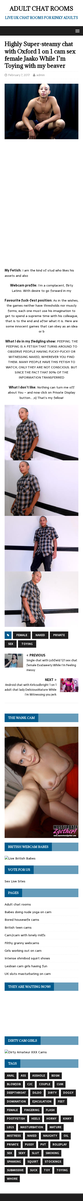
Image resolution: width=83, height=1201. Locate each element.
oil (66, 1135)
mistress (14, 1135)
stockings (53, 1161)
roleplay (60, 1144)
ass (23, 1075)
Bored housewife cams (22, 919)
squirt (32, 1161)
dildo (37, 1092)
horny (51, 1118)
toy (47, 1170)
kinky (67, 1118)
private (59, 635)
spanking (14, 1161)
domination (16, 1101)
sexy (21, 1153)
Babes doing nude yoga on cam (28, 912)
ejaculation (41, 1101)
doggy (68, 1092)
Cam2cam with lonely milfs (25, 935)
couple (44, 1084)
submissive (15, 1170)
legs (10, 1127)
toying (27, 644)
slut (35, 1153)
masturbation (31, 1127)
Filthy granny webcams (22, 942)
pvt (43, 1144)
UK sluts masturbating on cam (28, 973)
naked (40, 635)
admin (40, 75)
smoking (52, 1153)
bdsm (55, 1075)
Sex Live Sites (15, 881)
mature (55, 1127)
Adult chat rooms (18, 904)
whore (12, 1178)
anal (10, 1075)
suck (33, 1170)
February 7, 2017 (19, 75)
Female (21, 635)
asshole (38, 1075)
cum (60, 1084)
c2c (30, 1084)
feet (61, 1101)
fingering (31, 1110)
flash (50, 1110)
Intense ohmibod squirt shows (27, 958)
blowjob (14, 1084)
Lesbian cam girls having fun (26, 966)
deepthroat (16, 1092)
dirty (52, 1092)
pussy (29, 1144)
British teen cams (18, 927)
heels (35, 1118)
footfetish (16, 1118)
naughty (50, 1135)
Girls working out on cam (23, 950)
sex (10, 644)
